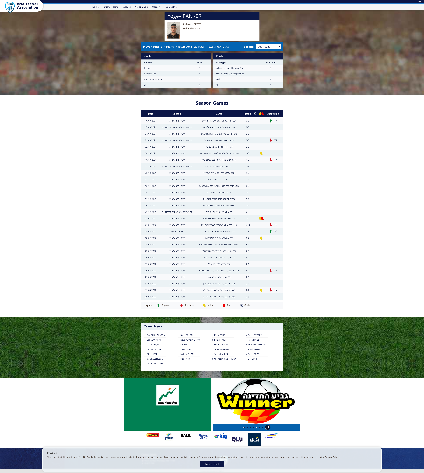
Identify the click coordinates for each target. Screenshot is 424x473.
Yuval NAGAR (254, 349)
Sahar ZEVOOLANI (155, 363)
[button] (267, 427)
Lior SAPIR (185, 358)
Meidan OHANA (187, 354)
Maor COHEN (220, 335)
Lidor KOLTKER (221, 344)
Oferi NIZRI (152, 354)
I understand (212, 464)
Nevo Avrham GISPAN (190, 339)
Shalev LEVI (185, 349)
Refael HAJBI (220, 339)
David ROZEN (254, 354)
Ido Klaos (184, 344)
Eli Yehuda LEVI (154, 349)
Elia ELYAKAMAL (154, 339)
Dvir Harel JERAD (154, 344)
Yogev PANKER (221, 354)
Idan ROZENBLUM (155, 358)
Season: (249, 46)
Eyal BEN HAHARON (156, 335)
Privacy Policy (332, 457)
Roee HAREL (253, 339)
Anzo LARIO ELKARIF (257, 344)
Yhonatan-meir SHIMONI (225, 358)
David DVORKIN (255, 335)
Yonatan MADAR (221, 349)
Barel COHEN (186, 335)
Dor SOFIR (252, 358)
